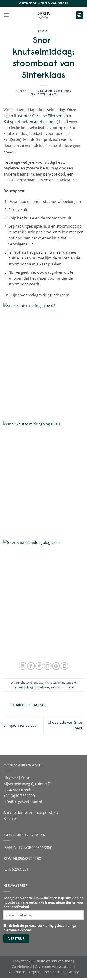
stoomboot (66, 687)
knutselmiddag (22, 687)
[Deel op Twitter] (39, 666)
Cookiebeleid (22, 966)
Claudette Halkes (44, 94)
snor (54, 687)
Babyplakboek (15, 121)
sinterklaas (41, 687)
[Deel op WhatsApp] (22, 666)
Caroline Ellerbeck (48, 115)
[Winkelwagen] (79, 15)
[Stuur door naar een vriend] (48, 666)
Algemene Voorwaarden (54, 966)
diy (74, 682)
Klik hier (10, 818)
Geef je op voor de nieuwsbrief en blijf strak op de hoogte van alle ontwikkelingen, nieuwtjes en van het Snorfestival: (43, 902)
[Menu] (6, 15)
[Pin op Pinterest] (56, 666)
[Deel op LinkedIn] (64, 666)
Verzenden (17, 972)
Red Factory (70, 972)
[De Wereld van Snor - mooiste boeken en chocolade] (43, 15)
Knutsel (43, 31)
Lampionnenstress (19, 725)
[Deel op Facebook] (31, 666)
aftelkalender (45, 121)
